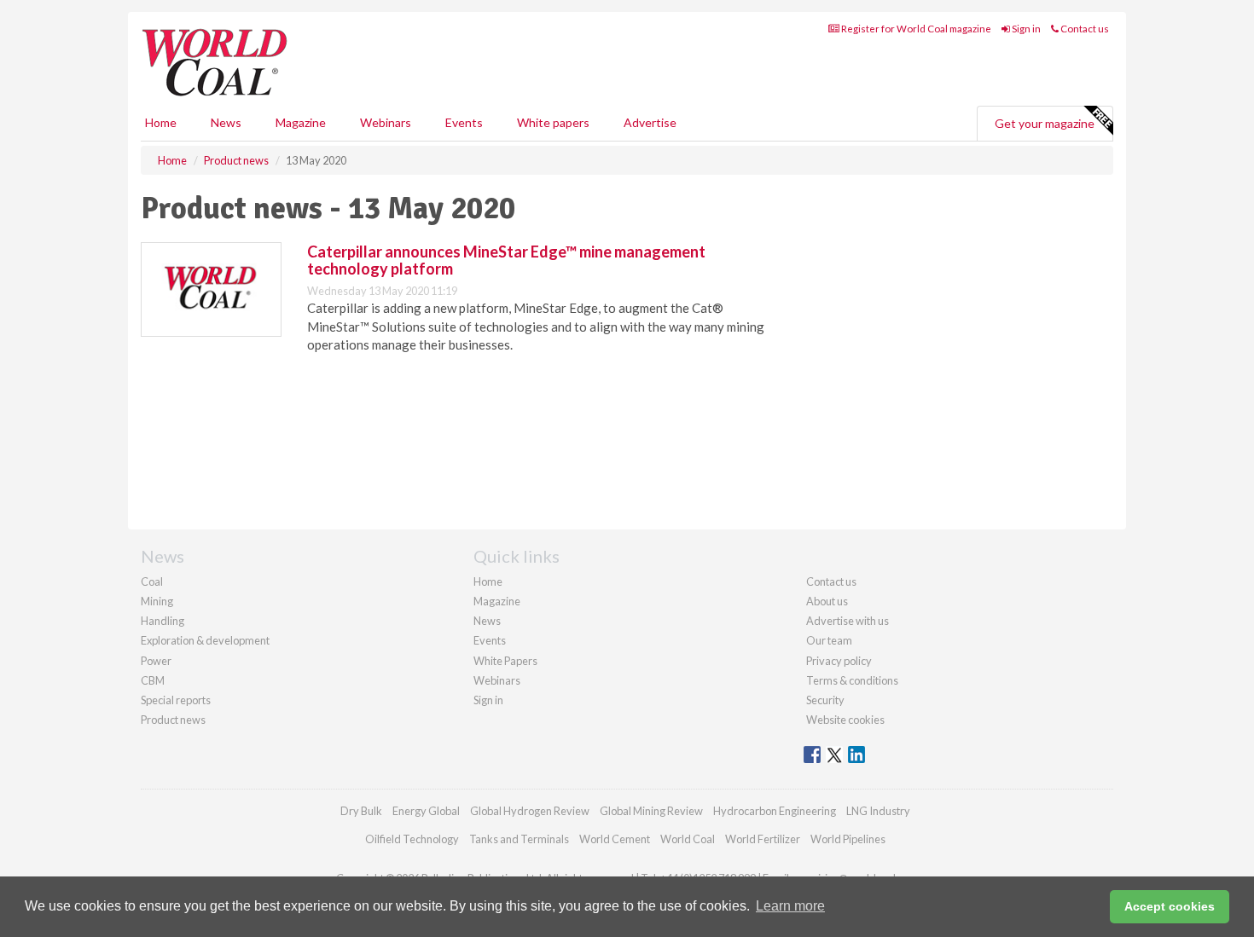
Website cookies (845, 719)
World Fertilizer (762, 839)
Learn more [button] (790, 906)
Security (825, 700)
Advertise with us (847, 621)
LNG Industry (878, 811)
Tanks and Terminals (519, 839)
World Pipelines (847, 839)
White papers (553, 122)
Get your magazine (1044, 123)
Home (161, 122)
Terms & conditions (852, 680)
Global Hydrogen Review (529, 811)
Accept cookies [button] (1169, 906)
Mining (157, 601)
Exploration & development (205, 640)
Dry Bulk (361, 811)
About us (827, 601)
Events (464, 122)
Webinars (385, 122)
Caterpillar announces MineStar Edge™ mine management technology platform (506, 260)
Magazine (301, 122)
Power (156, 661)
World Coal (687, 839)
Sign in (1025, 28)
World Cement (614, 839)
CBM (153, 680)
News (487, 621)
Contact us (1084, 28)
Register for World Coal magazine (915, 28)
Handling (162, 621)
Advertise (650, 122)
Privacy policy (839, 661)
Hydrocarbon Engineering (774, 811)
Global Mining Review (651, 811)
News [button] (226, 122)
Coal (152, 581)
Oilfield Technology (412, 839)
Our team (829, 640)
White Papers (505, 661)
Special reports (176, 700)
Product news (173, 719)
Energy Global (426, 811)
